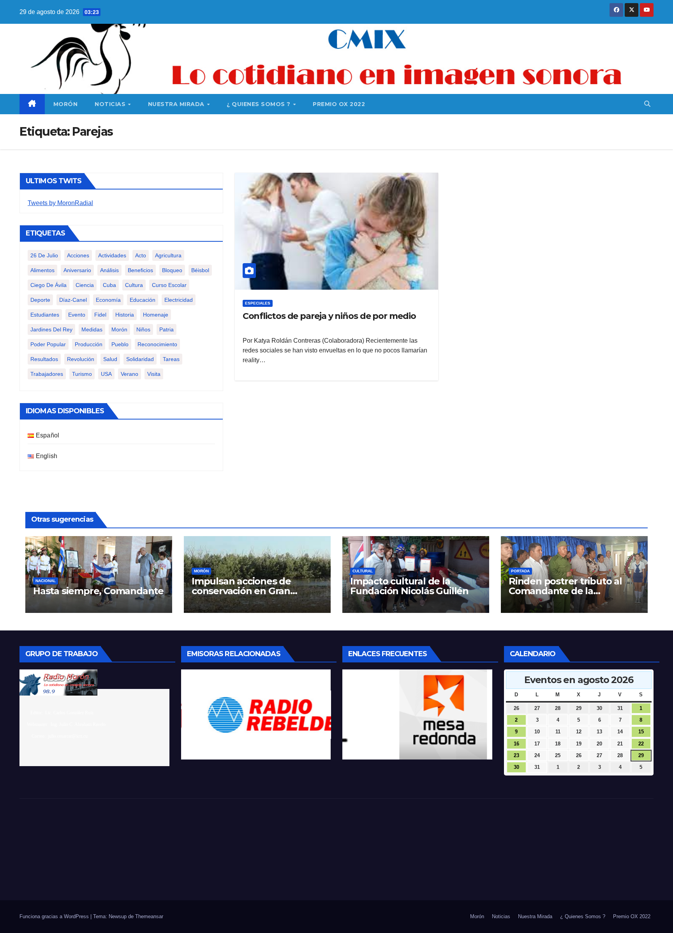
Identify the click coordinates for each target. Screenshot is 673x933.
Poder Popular (48, 344)
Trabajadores (46, 374)
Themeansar (149, 916)
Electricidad (178, 300)
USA (106, 374)
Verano (129, 374)
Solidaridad (140, 359)
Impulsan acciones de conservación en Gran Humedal (241, 590)
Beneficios (140, 270)
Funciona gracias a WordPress (54, 916)
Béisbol (200, 270)
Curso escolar (169, 285)
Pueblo (120, 344)
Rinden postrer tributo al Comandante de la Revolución (565, 590)
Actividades (112, 255)
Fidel (100, 315)
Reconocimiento (157, 344)
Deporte (40, 300)
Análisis (109, 270)
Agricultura (168, 255)
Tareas (171, 359)
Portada (520, 571)
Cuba (109, 285)
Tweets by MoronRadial (60, 203)
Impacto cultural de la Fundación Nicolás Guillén (409, 586)
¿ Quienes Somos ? (259, 104)
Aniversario (77, 270)
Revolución (80, 359)
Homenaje (155, 315)
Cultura (134, 285)
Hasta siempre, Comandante (98, 591)
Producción (88, 344)
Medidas (91, 329)
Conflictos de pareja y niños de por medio (329, 316)
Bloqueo (172, 270)
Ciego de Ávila (48, 285)
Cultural (362, 571)
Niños (143, 329)
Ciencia (85, 285)
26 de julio (44, 255)
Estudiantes (44, 315)
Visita (153, 374)
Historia (124, 315)
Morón (65, 104)
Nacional (45, 581)
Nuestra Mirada (177, 104)
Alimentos (42, 270)
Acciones (78, 255)
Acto (140, 255)
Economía (108, 300)
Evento (76, 315)
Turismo (82, 374)
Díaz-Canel (73, 300)
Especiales (257, 303)
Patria (166, 329)
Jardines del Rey (51, 329)
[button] (647, 104)
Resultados (44, 359)
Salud (110, 359)
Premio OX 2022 (339, 104)
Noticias (111, 104)
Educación (142, 300)
